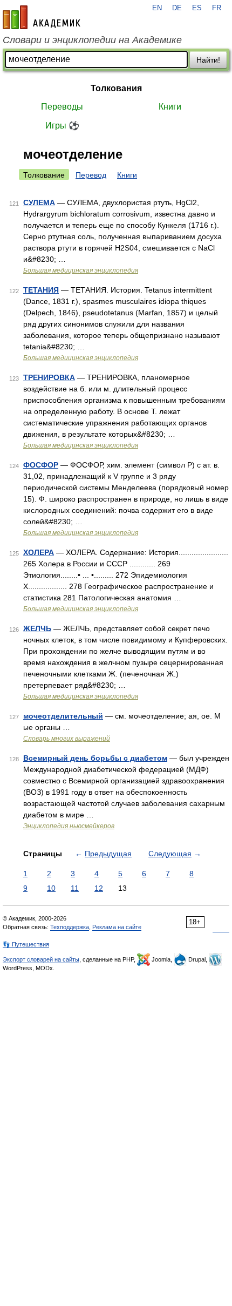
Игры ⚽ (62, 125)
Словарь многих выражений (66, 738)
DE (177, 8)
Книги (170, 106)
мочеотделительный (63, 716)
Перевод (91, 175)
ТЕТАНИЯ (41, 290)
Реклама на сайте (116, 927)
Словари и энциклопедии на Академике (92, 40)
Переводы (62, 106)
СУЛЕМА (39, 202)
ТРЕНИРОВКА (49, 377)
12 (98, 888)
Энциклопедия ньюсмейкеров (68, 826)
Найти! (208, 60)
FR (216, 8)
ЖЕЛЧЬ (37, 628)
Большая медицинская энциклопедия (80, 270)
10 (51, 888)
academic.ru (41, 17)
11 (75, 888)
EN (157, 8)
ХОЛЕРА (38, 552)
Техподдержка (69, 927)
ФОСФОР (40, 465)
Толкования (116, 88)
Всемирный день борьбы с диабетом (95, 758)
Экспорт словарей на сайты (41, 959)
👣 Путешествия (26, 944)
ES (197, 8)
